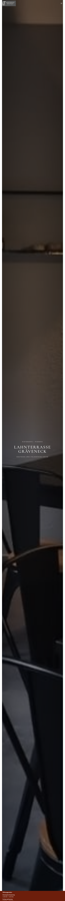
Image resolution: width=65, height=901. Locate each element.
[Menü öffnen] (61, 3)
